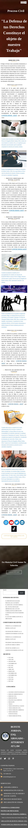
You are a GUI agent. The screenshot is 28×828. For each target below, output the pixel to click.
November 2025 (12, 663)
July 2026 (10, 657)
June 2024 (10, 679)
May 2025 (10, 667)
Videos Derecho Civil (14, 708)
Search (4, 590)
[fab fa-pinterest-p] (13, 759)
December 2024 (12, 673)
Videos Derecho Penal (14, 715)
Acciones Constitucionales (16, 692)
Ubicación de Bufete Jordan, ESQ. (14, 821)
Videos (10, 704)
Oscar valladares (10, 648)
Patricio (7, 625)
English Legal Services (15, 700)
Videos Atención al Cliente (16, 706)
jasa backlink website (11, 631)
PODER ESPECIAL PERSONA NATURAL (14, 824)
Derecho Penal (12, 698)
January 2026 (11, 661)
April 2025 (11, 669)
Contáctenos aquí (9, 115)
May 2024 (10, 681)
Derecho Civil (12, 696)
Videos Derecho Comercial (16, 709)
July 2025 (10, 665)
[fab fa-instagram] (9, 759)
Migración (11, 702)
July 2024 (10, 677)
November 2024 (12, 675)
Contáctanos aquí (16, 210)
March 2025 (11, 671)
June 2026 (10, 659)
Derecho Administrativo (15, 694)
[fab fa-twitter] (5, 759)
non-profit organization (12, 642)
